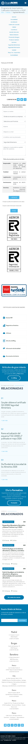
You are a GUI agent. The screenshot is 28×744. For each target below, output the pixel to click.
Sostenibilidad (14, 55)
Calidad (14, 27)
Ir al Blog (14, 378)
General (14, 17)
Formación (14, 503)
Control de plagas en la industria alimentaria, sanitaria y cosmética (13, 550)
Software (8, 333)
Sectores (14, 42)
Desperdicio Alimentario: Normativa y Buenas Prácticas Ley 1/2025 (13, 526)
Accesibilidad (14, 19)
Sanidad (14, 50)
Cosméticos (14, 29)
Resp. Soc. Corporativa (14, 52)
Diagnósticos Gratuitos (12, 325)
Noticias (8, 12)
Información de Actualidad (13, 348)
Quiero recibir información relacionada (12, 205)
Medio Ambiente (14, 34)
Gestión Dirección (14, 32)
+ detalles (14, 197)
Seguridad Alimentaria (14, 45)
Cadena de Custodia (14, 24)
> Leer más (4, 420)
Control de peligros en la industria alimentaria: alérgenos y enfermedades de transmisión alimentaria (13, 575)
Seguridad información (14, 47)
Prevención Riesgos (14, 37)
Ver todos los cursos (14, 597)
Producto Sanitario (14, 40)
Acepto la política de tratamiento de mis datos (13, 201)
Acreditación (14, 22)
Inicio (2, 12)
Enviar (14, 211)
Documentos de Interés (12, 356)
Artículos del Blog (11, 341)
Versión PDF (9, 318)
